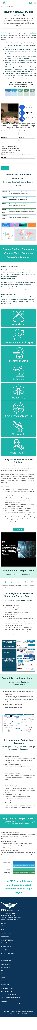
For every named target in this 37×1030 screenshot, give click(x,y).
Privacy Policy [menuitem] (5, 936)
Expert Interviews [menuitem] (6, 957)
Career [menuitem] (3, 929)
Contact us (4, 1001)
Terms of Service (14, 1013)
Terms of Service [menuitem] (6, 933)
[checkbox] (18, 150)
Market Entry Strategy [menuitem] (7, 953)
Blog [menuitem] (2, 970)
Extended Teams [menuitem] (6, 960)
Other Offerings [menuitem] (5, 964)
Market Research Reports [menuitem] (8, 942)
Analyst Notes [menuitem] (5, 981)
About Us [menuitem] (4, 926)
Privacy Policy (23, 1013)
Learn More (18, 529)
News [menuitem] (2, 974)
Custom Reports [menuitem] (6, 946)
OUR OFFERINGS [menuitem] (7, 940)
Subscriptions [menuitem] (5, 950)
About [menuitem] (4, 923)
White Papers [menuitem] (5, 984)
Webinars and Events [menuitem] (7, 988)
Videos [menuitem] (3, 977)
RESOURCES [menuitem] (6, 967)
